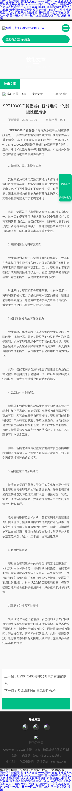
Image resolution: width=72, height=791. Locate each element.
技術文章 (10, 83)
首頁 (24, 93)
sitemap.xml (58, 761)
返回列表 (36, 703)
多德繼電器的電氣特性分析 (36, 690)
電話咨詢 (65, 184)
